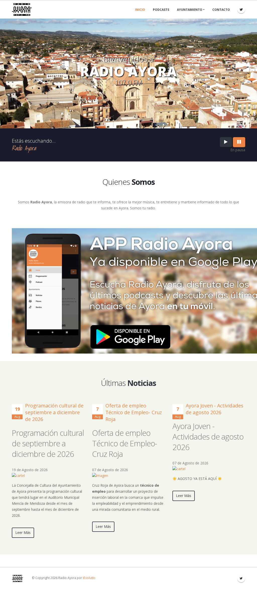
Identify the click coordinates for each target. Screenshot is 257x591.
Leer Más (23, 532)
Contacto (221, 10)
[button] (18, 475)
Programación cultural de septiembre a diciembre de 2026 (54, 412)
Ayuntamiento (189, 10)
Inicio (140, 10)
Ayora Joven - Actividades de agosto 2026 (214, 409)
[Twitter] (241, 9)
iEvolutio (89, 578)
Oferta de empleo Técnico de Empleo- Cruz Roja (133, 412)
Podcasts (161, 10)
